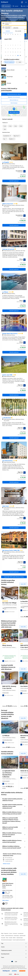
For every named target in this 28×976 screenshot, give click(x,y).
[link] (4, 126)
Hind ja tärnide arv (14, 100)
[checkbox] (20, 41)
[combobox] (14, 24)
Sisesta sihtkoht (8, 22)
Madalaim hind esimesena (14, 97)
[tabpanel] (13, 49)
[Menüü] (26, 2)
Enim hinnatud (14, 103)
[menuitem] (6, 6)
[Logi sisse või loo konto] (22, 2)
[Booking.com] (4, 2)
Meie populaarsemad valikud (14, 94)
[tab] (8, 31)
